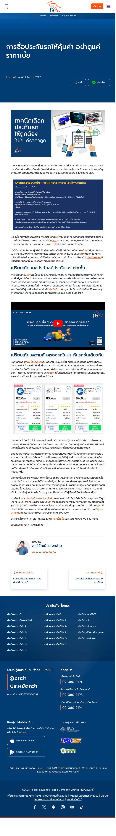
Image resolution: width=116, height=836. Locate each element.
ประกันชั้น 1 (54, 289)
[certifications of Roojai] (71, 741)
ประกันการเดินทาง (87, 638)
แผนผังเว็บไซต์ (74, 799)
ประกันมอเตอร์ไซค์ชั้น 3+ (55, 638)
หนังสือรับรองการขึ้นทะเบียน (84, 796)
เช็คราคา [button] (97, 6)
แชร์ (79, 82)
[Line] (53, 807)
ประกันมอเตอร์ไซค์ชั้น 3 (54, 644)
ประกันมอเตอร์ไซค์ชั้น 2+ (55, 626)
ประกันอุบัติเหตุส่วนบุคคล (91, 632)
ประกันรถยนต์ (94, 257)
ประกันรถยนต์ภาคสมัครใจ (20, 620)
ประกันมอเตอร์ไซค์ (52, 614)
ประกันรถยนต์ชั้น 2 (16, 638)
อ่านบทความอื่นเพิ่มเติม (44, 552)
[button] (108, 6)
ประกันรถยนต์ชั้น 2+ (17, 632)
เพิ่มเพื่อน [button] (101, 82)
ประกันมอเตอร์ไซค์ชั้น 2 (54, 632)
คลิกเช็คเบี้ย (58, 519)
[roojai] (55, 6)
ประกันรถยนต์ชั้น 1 (16, 626)
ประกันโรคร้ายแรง (87, 626)
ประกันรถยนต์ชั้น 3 (16, 650)
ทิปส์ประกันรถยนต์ (15, 77)
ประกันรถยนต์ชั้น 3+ (17, 644)
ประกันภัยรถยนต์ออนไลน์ (39, 498)
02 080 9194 (72, 707)
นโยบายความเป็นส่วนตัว (55, 796)
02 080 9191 (72, 681)
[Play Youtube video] (58, 323)
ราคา (94, 169)
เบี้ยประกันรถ (36, 362)
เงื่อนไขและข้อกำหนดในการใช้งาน (24, 796)
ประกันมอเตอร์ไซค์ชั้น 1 (54, 620)
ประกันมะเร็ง (84, 620)
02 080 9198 (72, 694)
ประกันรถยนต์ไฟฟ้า (87, 614)
